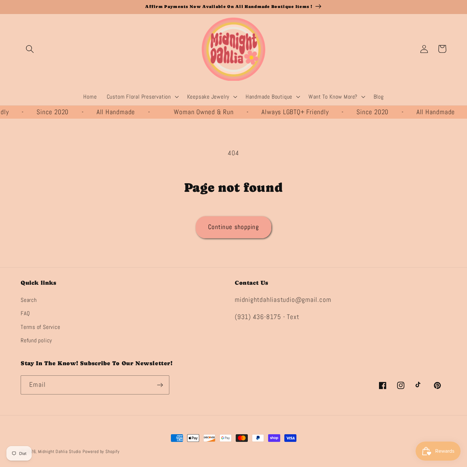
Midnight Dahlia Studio (59, 451)
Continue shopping (233, 227)
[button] (30, 49)
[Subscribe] (160, 385)
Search (29, 299)
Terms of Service (40, 327)
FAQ (25, 313)
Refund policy (36, 340)
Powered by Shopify (101, 451)
